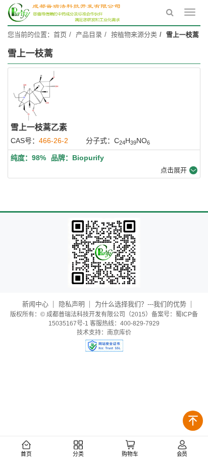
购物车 (130, 454)
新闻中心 (35, 304)
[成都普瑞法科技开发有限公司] (65, 12)
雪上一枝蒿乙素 (39, 127)
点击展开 (174, 170)
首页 (26, 454)
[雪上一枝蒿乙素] (36, 96)
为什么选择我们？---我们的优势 (140, 304)
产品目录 (89, 34)
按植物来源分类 (134, 34)
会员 (182, 454)
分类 (78, 454)
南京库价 (119, 332)
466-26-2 (53, 141)
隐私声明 (72, 304)
